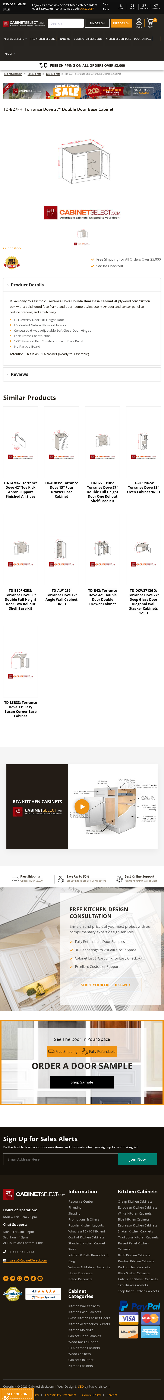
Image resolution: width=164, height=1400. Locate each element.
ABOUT (8, 53)
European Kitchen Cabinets (137, 1207)
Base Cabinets (53, 73)
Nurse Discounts (80, 1273)
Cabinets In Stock (81, 1360)
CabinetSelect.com (13, 73)
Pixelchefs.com (99, 1386)
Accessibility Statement (60, 1395)
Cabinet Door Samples (84, 1336)
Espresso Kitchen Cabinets (137, 1225)
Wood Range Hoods (83, 1342)
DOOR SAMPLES (142, 38)
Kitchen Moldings (80, 1330)
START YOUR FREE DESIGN (104, 984)
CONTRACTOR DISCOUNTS (88, 38)
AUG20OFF (87, 8)
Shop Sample (82, 1082)
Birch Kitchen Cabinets (134, 1255)
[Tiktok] (33, 1278)
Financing (75, 1207)
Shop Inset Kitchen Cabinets (138, 1291)
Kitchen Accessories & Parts (89, 1324)
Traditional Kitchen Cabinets (138, 1237)
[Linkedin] (26, 1278)
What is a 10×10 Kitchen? (86, 1231)
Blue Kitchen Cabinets (134, 1219)
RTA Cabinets (34, 73)
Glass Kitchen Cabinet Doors (89, 1318)
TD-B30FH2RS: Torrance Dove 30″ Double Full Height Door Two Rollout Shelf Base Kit (20, 599)
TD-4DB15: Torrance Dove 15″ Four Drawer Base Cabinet (61, 490)
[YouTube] (40, 1278)
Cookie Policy (91, 1395)
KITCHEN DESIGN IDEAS (118, 38)
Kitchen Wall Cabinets (84, 1306)
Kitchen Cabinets (80, 1366)
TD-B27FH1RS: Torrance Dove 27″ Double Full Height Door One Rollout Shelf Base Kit (102, 492)
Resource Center (80, 1201)
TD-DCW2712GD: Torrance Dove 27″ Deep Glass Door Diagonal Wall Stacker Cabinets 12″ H (143, 601)
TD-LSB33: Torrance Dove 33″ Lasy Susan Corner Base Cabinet (20, 709)
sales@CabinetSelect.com (28, 1260)
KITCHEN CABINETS (14, 38)
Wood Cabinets (79, 1354)
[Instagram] (19, 1278)
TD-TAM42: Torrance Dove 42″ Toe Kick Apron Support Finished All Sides (21, 490)
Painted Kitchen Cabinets (136, 1261)
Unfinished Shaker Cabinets (138, 1279)
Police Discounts (80, 1279)
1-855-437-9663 (21, 1251)
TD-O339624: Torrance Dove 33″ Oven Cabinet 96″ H (143, 487)
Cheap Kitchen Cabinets (135, 1201)
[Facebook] (6, 1278)
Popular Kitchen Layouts (86, 1225)
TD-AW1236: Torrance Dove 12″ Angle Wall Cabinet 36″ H (61, 597)
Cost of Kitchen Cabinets (86, 1237)
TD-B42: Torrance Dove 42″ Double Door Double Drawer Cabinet (102, 597)
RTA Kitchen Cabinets (84, 1348)
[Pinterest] (12, 1278)
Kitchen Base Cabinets (84, 1312)
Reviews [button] (19, 374)
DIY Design (97, 23)
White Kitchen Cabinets (135, 1213)
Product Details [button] (27, 285)
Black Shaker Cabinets (134, 1273)
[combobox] (66, 23)
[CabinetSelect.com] (24, 24)
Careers (112, 1395)
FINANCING (64, 38)
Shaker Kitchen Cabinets (135, 1231)
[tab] (82, 285)
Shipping (74, 1213)
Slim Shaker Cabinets (133, 1285)
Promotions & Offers (83, 1219)
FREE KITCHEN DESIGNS (42, 38)
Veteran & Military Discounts (89, 1267)
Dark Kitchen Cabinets (134, 1267)
